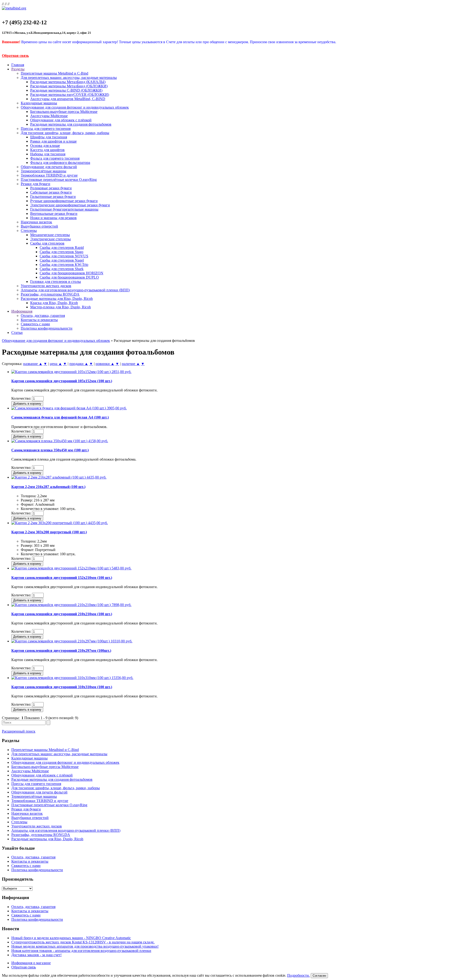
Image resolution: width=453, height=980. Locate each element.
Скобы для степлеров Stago (61, 252)
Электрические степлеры (50, 239)
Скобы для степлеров (47, 243)
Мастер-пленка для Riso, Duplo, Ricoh (60, 307)
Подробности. (298, 975)
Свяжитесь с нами (35, 324)
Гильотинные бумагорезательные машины (64, 209)
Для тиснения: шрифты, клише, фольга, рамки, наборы (65, 133)
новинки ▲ (105, 364)
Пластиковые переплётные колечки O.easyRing (59, 180)
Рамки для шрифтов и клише (53, 141)
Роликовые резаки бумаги (51, 188)
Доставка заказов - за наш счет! (36, 955)
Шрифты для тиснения (48, 137)
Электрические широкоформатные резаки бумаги (70, 205)
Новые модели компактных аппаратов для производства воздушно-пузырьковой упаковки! (85, 946)
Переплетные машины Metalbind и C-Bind (54, 73)
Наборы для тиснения (47, 154)
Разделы (18, 69)
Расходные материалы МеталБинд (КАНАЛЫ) (67, 82)
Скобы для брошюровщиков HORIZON (71, 273)
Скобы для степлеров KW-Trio (64, 265)
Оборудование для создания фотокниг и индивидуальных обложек (75, 107)
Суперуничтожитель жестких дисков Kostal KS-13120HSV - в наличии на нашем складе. (83, 942)
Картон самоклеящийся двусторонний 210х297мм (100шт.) (61, 651)
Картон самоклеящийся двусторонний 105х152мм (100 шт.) (61, 381)
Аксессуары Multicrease (49, 116)
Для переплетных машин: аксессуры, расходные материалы (69, 78)
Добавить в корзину (27, 403)
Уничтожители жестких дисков (46, 286)
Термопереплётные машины (43, 171)
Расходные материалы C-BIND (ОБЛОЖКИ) (66, 90)
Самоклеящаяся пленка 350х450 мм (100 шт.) (50, 450)
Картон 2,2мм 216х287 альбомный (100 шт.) (48, 487)
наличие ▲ (131, 364)
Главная (17, 65)
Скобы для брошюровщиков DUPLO (69, 277)
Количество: (21, 398)
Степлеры (29, 231)
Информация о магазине (31, 963)
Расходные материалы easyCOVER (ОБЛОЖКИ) (69, 95)
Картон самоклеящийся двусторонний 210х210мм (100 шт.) (61, 614)
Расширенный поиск (18, 731)
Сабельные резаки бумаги (51, 192)
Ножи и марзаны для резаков (53, 218)
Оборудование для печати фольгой (49, 167)
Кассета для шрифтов (47, 150)
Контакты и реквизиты (39, 320)
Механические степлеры (50, 235)
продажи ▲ (78, 364)
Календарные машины (39, 103)
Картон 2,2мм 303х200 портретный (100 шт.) (49, 532)
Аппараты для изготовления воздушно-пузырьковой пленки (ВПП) (75, 290)
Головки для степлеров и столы (55, 282)
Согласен (319, 975)
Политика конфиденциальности (46, 328)
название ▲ (32, 364)
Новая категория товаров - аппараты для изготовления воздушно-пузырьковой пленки (81, 951)
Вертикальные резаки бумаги (53, 214)
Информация (21, 311)
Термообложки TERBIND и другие (49, 175)
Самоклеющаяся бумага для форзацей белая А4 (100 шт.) (60, 417)
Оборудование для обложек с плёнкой (61, 120)
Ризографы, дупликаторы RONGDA (50, 294)
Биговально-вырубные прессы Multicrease (63, 112)
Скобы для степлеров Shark (62, 269)
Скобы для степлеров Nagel (62, 260)
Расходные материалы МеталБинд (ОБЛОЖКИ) (69, 86)
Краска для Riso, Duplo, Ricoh (54, 303)
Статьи (17, 333)
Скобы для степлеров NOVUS (64, 256)
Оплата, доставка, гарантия (43, 316)
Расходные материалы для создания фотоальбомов (70, 124)
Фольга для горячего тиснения (55, 158)
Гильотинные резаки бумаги (53, 197)
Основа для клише (45, 146)
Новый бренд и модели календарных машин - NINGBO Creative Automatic (71, 938)
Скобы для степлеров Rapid (62, 248)
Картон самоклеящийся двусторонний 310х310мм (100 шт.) (61, 687)
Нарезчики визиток (36, 222)
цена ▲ (56, 364)
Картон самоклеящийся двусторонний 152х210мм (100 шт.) (61, 578)
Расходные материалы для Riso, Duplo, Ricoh (57, 299)
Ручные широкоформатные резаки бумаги (64, 201)
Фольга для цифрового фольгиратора (60, 163)
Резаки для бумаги (35, 184)
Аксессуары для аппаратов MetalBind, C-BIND (67, 99)
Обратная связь (15, 56)
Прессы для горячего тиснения (46, 129)
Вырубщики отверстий (39, 226)
